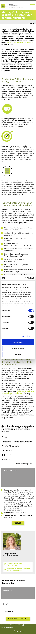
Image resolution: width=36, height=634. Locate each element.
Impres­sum (4, 625)
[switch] (31, 316)
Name (5, 604)
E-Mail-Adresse (8, 612)
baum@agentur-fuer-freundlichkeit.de (14, 564)
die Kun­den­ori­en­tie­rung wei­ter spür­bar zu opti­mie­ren (17, 392)
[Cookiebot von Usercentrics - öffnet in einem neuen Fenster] (25, 278)
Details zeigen (25, 336)
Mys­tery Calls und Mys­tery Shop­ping (20, 42)
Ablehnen (18, 354)
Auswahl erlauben (18, 348)
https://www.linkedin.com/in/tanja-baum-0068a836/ (18, 570)
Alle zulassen (18, 342)
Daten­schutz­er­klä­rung (16, 625)
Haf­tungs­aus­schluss (7, 627)
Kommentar (8, 590)
